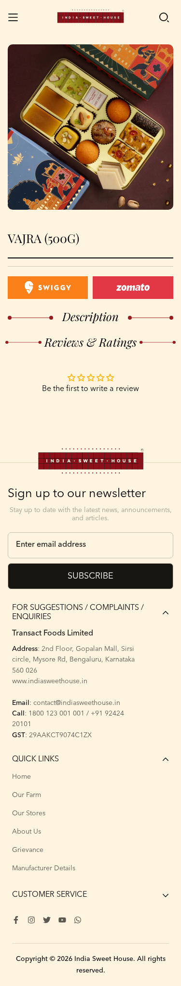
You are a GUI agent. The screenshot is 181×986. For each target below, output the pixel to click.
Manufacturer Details (43, 868)
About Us (26, 831)
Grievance (27, 850)
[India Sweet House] (91, 17)
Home (21, 776)
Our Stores (28, 813)
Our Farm (26, 795)
